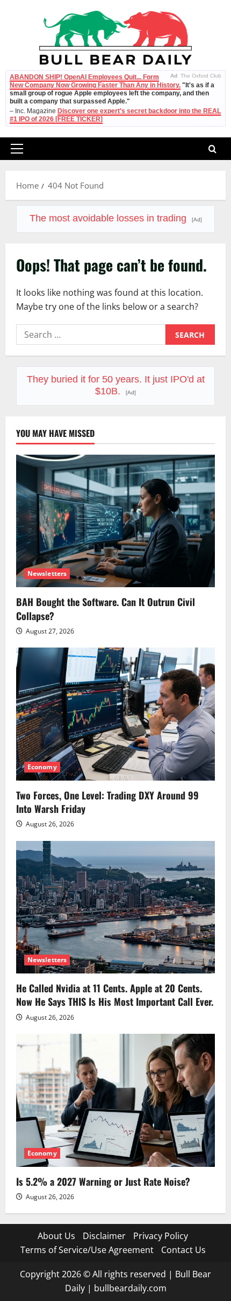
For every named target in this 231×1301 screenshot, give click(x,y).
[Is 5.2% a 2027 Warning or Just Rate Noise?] (115, 1100)
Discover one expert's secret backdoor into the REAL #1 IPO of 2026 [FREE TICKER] (115, 115)
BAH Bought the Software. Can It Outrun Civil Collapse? (105, 608)
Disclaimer (104, 1236)
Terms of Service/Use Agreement (87, 1250)
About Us (56, 1236)
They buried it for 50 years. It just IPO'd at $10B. (116, 385)
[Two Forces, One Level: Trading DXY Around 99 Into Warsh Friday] (115, 714)
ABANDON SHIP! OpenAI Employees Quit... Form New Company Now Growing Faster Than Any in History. (95, 81)
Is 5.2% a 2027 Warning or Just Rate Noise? (103, 1181)
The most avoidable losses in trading (116, 218)
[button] (16, 148)
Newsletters (47, 573)
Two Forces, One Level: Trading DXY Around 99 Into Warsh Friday (107, 802)
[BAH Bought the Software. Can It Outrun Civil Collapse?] (115, 521)
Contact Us (183, 1250)
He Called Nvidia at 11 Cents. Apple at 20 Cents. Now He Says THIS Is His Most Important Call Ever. (114, 994)
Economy (42, 766)
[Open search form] (212, 148)
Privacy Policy (160, 1236)
